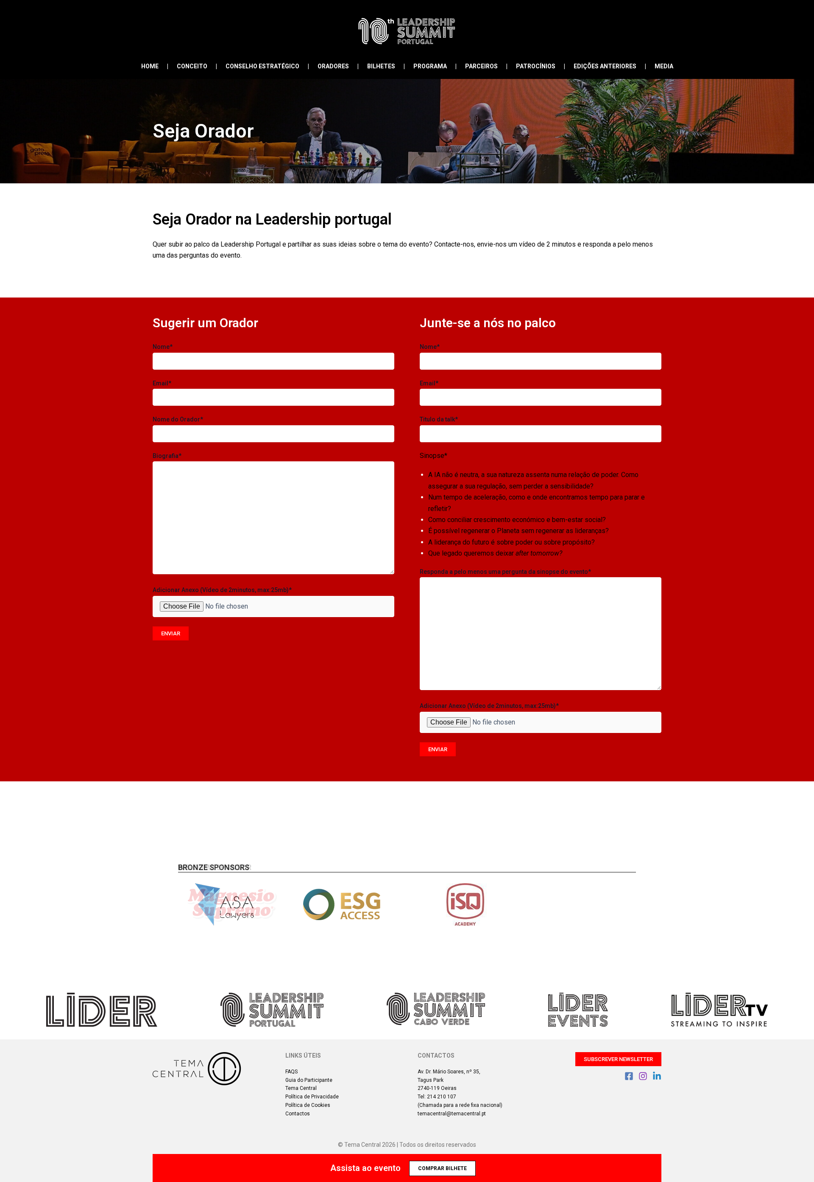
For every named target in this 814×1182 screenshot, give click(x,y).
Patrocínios (535, 66)
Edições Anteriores (605, 66)
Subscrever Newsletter (618, 1059)
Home (150, 66)
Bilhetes (381, 66)
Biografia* (167, 455)
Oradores (333, 66)
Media (664, 66)
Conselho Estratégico (262, 66)
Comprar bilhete (442, 1168)
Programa (430, 66)
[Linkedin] (656, 1076)
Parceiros (481, 66)
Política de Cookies (307, 1105)
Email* (162, 383)
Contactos (297, 1114)
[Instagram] (642, 1076)
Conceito (192, 66)
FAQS (291, 1072)
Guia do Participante (308, 1080)
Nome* (163, 346)
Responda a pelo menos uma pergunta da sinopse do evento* (505, 571)
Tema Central (301, 1088)
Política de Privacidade (312, 1097)
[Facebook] (628, 1076)
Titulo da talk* (439, 419)
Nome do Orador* (178, 419)
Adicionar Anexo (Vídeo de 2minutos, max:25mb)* (222, 590)
